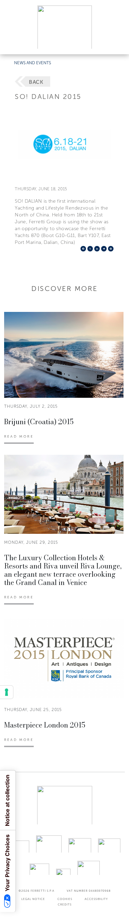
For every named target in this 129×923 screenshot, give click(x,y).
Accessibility (96, 899)
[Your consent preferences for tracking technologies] (6, 692)
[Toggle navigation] (116, 42)
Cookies (64, 899)
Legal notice (33, 899)
